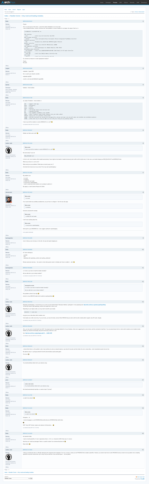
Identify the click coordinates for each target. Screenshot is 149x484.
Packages (108, 2)
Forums (115, 2)
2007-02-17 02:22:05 (27, 238)
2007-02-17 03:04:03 (27, 249)
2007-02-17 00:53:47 (27, 130)
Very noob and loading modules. (33, 16)
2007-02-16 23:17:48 (27, 97)
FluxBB (142, 479)
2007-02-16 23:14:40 (27, 84)
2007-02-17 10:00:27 (27, 380)
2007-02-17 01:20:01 (27, 172)
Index (6, 9)
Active (136, 11)
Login (23, 9)
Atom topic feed (140, 476)
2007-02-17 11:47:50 (27, 395)
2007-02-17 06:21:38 (27, 281)
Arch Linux (8, 2)
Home (101, 2)
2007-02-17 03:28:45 (27, 267)
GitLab (126, 2)
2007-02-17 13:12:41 (27, 408)
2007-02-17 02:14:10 (27, 192)
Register (19, 9)
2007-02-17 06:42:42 (27, 326)
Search (14, 9)
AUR (138, 2)
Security (132, 2)
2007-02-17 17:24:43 (27, 449)
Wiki (121, 2)
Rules (9, 9)
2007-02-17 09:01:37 (27, 360)
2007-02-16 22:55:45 (27, 68)
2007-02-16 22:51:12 (27, 21)
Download (144, 2)
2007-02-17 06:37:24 (27, 301)
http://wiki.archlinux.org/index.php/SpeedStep (95, 304)
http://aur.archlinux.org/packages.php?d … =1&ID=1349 (38, 333)
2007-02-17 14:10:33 (27, 433)
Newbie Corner (15, 16)
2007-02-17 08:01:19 (27, 346)
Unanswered (141, 11)
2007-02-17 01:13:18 (27, 143)
